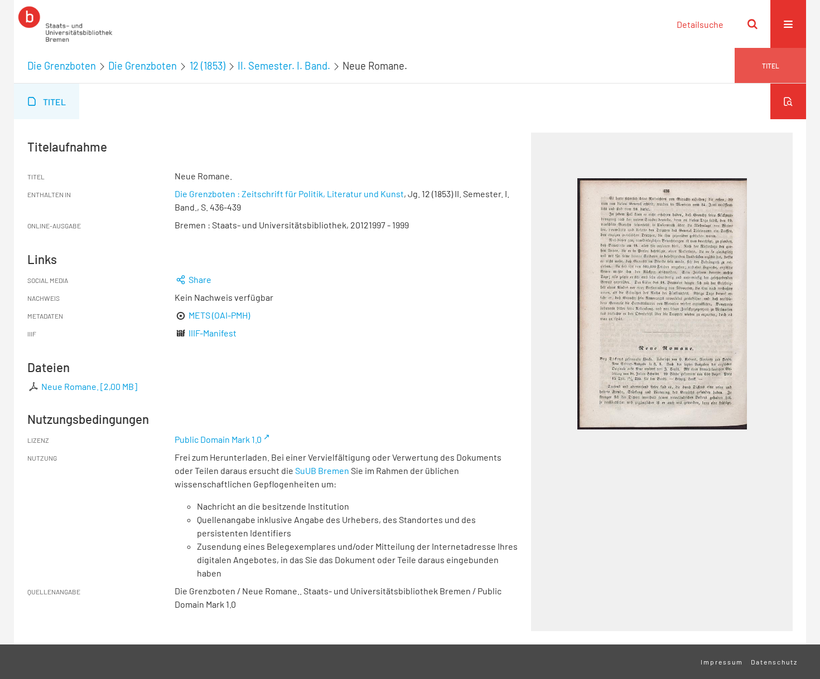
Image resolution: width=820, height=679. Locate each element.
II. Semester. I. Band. (284, 66)
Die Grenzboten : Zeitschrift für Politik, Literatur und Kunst (289, 193)
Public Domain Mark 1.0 (218, 439)
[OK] (752, 24)
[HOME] (65, 24)
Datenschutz (774, 662)
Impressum (722, 662)
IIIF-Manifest (213, 333)
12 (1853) (207, 66)
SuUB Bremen (322, 470)
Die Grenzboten (61, 66)
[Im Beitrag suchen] (788, 101)
